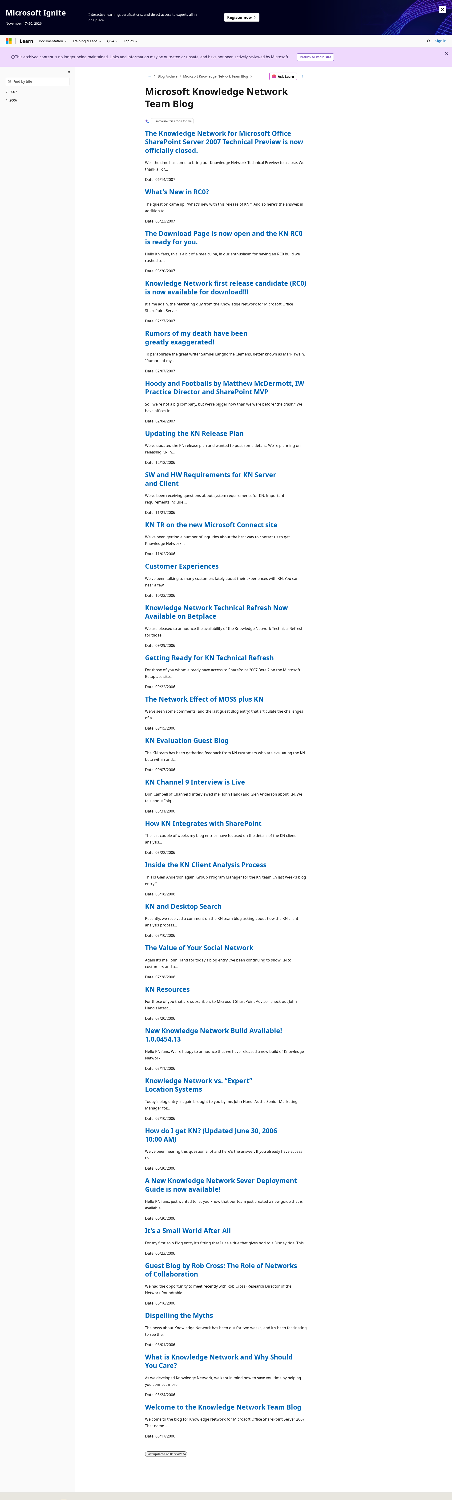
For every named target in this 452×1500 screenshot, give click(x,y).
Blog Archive (168, 76)
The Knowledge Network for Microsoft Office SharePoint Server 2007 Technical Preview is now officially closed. (224, 142)
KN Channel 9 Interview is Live (195, 781)
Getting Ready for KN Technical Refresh (209, 657)
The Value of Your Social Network (199, 947)
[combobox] (37, 81)
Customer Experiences (182, 566)
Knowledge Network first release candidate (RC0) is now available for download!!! (225, 287)
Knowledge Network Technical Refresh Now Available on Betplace (216, 612)
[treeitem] (37, 92)
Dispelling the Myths (179, 1315)
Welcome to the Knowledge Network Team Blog (223, 1406)
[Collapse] (69, 72)
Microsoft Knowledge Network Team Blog (215, 76)
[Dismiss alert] (442, 9)
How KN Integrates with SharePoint (203, 823)
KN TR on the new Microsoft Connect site (211, 524)
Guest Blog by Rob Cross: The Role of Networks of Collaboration (221, 1269)
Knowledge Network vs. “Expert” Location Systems (198, 1085)
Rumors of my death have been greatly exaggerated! (196, 337)
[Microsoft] (9, 41)
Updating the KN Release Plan (194, 433)
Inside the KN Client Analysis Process (205, 864)
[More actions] (303, 76)
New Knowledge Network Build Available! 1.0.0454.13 (213, 1034)
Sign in (440, 41)
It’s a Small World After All (188, 1230)
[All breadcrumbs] (149, 76)
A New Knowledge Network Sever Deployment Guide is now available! (221, 1184)
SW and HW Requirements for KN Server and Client (210, 479)
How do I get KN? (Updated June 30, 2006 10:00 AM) (211, 1135)
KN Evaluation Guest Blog (187, 740)
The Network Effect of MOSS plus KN (204, 699)
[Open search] (428, 41)
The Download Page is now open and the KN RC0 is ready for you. (224, 237)
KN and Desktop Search (183, 906)
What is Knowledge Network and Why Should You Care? (219, 1361)
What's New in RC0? (177, 191)
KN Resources (167, 989)
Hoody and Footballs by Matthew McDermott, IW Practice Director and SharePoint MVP (224, 387)
